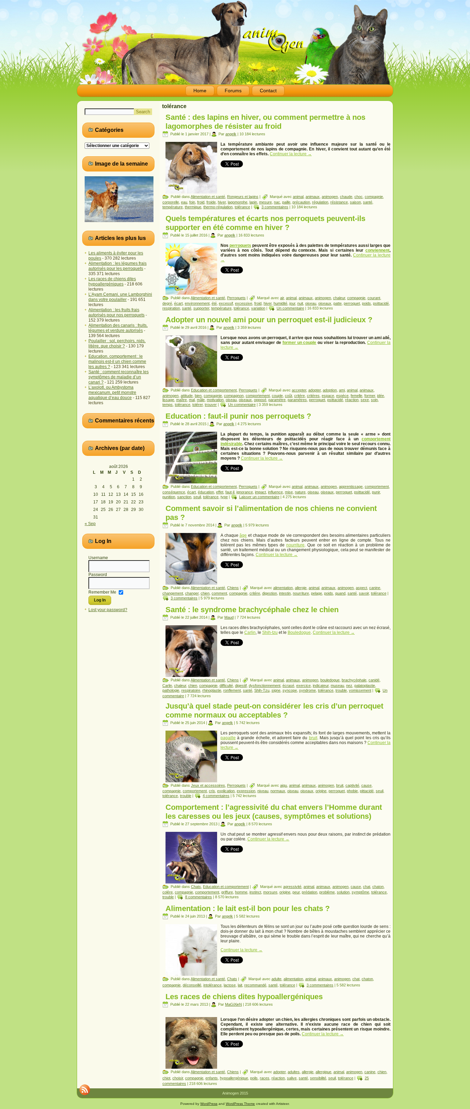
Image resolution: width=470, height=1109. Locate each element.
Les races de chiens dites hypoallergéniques (112, 281)
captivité (352, 785)
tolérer (197, 404)
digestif (241, 685)
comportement (258, 396)
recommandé (255, 985)
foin (192, 202)
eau (184, 202)
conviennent (377, 250)
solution (343, 892)
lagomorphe (237, 202)
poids (366, 303)
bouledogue (330, 680)
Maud (229, 617)
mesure (265, 202)
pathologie (170, 690)
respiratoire (190, 690)
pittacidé (367, 791)
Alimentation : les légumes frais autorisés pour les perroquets (117, 266)
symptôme (360, 892)
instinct (255, 892)
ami (342, 390)
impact (260, 492)
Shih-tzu (270, 632)
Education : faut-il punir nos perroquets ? (238, 416)
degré (167, 303)
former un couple (299, 342)
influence (275, 492)
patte (337, 303)
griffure (227, 892)
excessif (226, 303)
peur (296, 892)
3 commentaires (274, 207)
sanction (184, 497)
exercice (303, 685)
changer (192, 593)
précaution (301, 202)
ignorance (244, 492)
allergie (301, 588)
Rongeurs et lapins (242, 197)
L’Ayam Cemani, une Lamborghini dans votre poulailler (120, 297)
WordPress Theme (240, 1104)
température (172, 207)
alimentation (283, 588)
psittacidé (381, 303)
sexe (365, 400)
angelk (230, 134)
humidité (280, 303)
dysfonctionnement (264, 685)
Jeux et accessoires (208, 785)
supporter (201, 308)
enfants (211, 1078)
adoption (330, 390)
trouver (211, 404)
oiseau (310, 303)
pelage (316, 593)
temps (167, 404)
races (264, 1078)
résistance (339, 202)
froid (200, 202)
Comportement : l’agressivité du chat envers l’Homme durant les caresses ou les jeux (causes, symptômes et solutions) (273, 811)
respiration (171, 308)
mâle (201, 400)
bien (198, 396)
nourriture (295, 545)
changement (172, 593)
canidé (374, 680)
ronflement (232, 690)
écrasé (288, 685)
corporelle (170, 202)
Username (98, 557)
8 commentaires (198, 897)
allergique (323, 1072)
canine (374, 588)
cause (366, 785)
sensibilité (318, 1078)
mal (192, 400)
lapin (253, 202)
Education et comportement (214, 390)
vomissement (360, 690)
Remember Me (102, 591)
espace (328, 396)
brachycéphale (354, 680)
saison (355, 202)
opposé (260, 400)
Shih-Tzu (261, 690)
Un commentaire (290, 308)
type (224, 497)
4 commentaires (216, 796)
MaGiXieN (233, 1004)
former (369, 396)
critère (299, 396)
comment (219, 593)
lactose (230, 985)
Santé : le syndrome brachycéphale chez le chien (252, 609)
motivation (215, 400)
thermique (193, 207)
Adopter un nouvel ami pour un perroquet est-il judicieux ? (268, 319)
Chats (196, 887)
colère (167, 892)
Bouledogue (299, 632)
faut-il (229, 492)
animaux (313, 197)
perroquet (352, 303)
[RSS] (84, 1089)
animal (298, 197)
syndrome (307, 690)
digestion (269, 593)
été (214, 303)
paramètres (297, 400)
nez (349, 685)
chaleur (339, 298)
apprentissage (351, 486)
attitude (187, 396)
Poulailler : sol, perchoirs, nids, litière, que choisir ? (117, 343)
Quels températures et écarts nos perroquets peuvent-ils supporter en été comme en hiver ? (265, 223)
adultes (294, 1072)
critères (313, 396)
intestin (285, 593)
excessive (243, 303)
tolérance (242, 207)
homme (241, 892)
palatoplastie (364, 685)
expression (246, 791)
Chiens (233, 588)
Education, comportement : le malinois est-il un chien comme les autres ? (117, 361)
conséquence (173, 492)
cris (212, 791)
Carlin (250, 632)
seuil (197, 497)
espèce (342, 396)
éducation (206, 492)
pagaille (228, 737)
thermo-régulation (218, 207)
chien (205, 593)
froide (211, 202)
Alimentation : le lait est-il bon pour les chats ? (247, 908)
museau (337, 685)
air (282, 298)
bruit (313, 737)
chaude (346, 197)
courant (373, 298)
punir (376, 492)
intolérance (212, 985)
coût (288, 396)
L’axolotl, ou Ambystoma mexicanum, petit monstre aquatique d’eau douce (112, 392)
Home (199, 90)
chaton (378, 887)
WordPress (208, 1104)
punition (168, 497)
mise (289, 492)
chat (366, 887)
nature (300, 492)
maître (181, 400)
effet (219, 492)
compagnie (374, 197)
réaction (352, 400)
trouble (341, 690)
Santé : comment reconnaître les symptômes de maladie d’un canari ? (118, 377)
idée (380, 396)
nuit (300, 303)
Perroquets (236, 298)
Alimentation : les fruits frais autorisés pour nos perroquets (116, 312)
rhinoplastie (211, 690)
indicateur (321, 685)
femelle (356, 396)
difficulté (226, 685)
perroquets (240, 245)
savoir (364, 593)
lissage (168, 400)
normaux (277, 791)
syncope (289, 690)
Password (97, 574)
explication (226, 791)
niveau (262, 791)
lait (240, 985)
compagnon (234, 396)
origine (321, 791)
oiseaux (324, 303)
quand (340, 593)
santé (367, 202)
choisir (177, 1078)
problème (327, 892)
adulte (276, 979)
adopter (314, 390)
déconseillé (192, 985)
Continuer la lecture (291, 153)
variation (258, 308)
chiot (166, 1078)
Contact (268, 90)
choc (358, 197)
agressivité (292, 887)
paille (286, 202)
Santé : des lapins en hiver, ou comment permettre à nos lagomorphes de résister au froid (265, 121)
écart (178, 303)
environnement (197, 303)
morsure (270, 892)
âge (243, 535)
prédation (309, 892)
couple (277, 396)
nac (277, 202)
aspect (361, 588)
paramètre (277, 400)
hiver (222, 202)
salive (292, 1078)
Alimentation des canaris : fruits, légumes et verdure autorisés (118, 328)
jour (292, 303)
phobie (352, 791)
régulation (320, 202)
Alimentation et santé (208, 197)
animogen (330, 197)
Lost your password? (107, 609)
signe (275, 690)
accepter (299, 390)
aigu (283, 785)
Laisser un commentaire (259, 497)
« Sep (90, 523)
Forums (233, 90)
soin (374, 400)
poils (254, 1078)
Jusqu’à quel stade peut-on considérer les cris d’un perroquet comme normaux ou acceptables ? (274, 710)
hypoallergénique (234, 1078)
